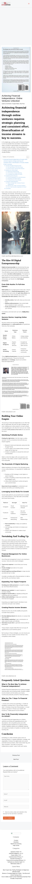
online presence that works (14, 429)
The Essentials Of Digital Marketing (15, 172)
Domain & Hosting (15, 858)
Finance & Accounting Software (15, 860)
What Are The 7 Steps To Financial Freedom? (16, 185)
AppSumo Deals (15, 851)
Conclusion (8, 188)
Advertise (16, 842)
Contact (16, 840)
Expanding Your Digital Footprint (14, 178)
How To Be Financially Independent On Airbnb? (17, 187)
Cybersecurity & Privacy (15, 857)
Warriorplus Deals (15, 863)
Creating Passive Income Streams (14, 180)
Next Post (16, 759)
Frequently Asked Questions (12, 181)
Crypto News (15, 103)
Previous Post (16, 755)
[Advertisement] (16, 24)
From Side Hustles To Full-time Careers (15, 167)
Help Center (16, 845)
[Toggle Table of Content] (27, 157)
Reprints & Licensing (16, 843)
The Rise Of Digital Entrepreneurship (13, 165)
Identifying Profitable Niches (13, 171)
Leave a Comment (6, 103)
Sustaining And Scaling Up (11, 175)
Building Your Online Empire (12, 170)
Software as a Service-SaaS (15, 862)
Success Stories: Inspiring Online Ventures (16, 168)
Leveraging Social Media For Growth (15, 174)
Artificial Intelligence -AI (15, 853)
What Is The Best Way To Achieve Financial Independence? (16, 183)
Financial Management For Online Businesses (16, 177)
